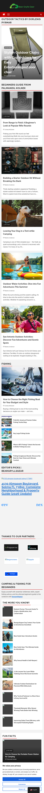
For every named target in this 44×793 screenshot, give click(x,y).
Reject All (22, 789)
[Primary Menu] (9, 14)
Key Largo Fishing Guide (21, 433)
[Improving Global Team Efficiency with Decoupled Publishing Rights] (8, 722)
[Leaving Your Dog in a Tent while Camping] (22, 213)
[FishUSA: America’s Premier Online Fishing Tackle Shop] (7, 421)
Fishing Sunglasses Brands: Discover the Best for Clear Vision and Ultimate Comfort (26, 458)
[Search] (41, 15)
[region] (22, 777)
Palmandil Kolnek (10, 76)
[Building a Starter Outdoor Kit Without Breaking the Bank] (22, 160)
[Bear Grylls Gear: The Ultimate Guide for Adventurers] (8, 648)
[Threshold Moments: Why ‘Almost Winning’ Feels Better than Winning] (8, 709)
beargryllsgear (17, 597)
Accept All (22, 779)
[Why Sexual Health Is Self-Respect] (8, 660)
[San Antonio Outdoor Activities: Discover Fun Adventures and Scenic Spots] (22, 319)
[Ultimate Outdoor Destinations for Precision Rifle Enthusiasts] (8, 685)
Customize (22, 784)
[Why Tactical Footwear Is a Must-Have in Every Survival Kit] (8, 697)
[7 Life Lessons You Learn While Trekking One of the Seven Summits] (8, 673)
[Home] (4, 14)
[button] (40, 504)
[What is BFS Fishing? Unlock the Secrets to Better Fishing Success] (7, 446)
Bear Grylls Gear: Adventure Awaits (25, 636)
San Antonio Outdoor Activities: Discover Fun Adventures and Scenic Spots (21, 340)
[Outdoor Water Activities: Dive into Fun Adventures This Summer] (22, 266)
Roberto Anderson (10, 185)
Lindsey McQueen (9, 129)
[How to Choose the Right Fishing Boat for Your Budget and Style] (22, 381)
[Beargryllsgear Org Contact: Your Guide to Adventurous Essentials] (8, 624)
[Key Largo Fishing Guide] (7, 433)
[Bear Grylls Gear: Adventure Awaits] (8, 636)
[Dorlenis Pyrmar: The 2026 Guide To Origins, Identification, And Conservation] (8, 611)
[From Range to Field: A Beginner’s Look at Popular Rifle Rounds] (22, 105)
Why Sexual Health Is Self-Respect (25, 660)
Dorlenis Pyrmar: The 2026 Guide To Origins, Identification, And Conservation (26, 611)
